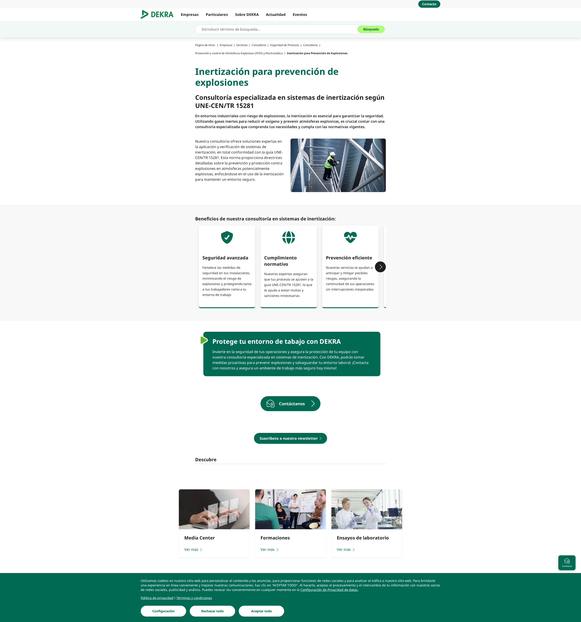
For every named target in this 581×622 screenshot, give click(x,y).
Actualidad (276, 14)
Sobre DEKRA (247, 14)
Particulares (217, 14)
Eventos (300, 14)
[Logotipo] (159, 14)
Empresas (190, 14)
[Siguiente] (380, 266)
